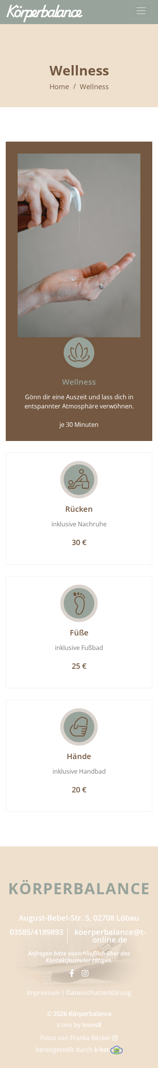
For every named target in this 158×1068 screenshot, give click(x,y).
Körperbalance (43, 11)
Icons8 (91, 1025)
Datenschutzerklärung (98, 992)
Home (59, 86)
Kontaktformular (68, 960)
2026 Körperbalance (82, 1013)
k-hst (102, 1049)
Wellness (94, 86)
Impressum (43, 992)
